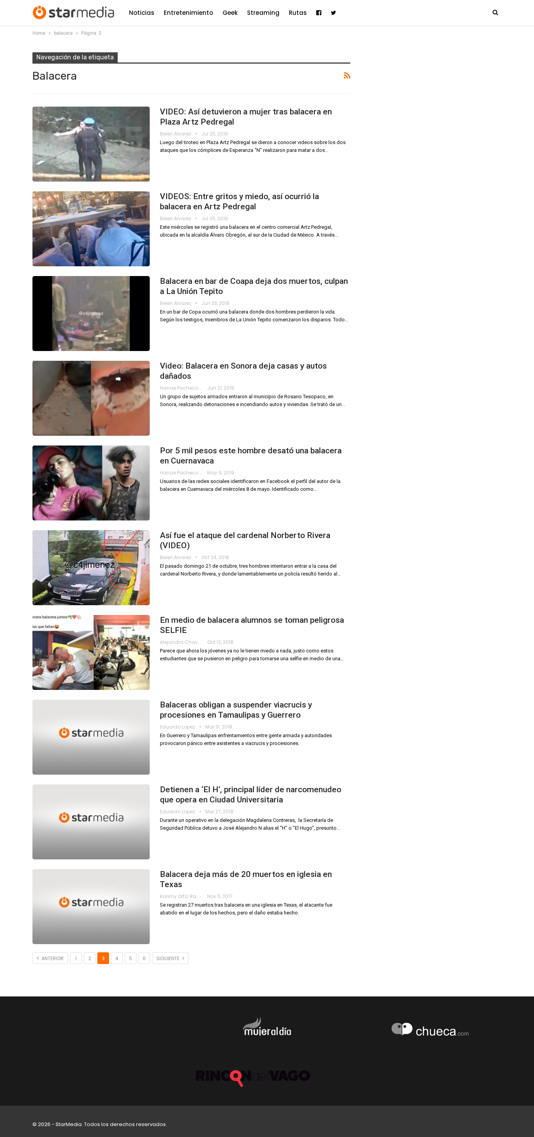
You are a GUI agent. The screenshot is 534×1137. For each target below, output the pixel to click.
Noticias (141, 13)
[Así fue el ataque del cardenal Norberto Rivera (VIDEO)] (91, 567)
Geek (230, 13)
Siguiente (168, 958)
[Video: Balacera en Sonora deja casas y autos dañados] (91, 398)
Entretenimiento (188, 13)
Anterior (52, 958)
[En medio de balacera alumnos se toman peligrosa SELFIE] (91, 652)
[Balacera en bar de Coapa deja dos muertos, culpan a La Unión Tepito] (91, 313)
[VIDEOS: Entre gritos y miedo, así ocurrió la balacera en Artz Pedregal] (91, 228)
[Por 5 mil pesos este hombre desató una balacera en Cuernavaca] (91, 483)
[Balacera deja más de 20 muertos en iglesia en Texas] (91, 906)
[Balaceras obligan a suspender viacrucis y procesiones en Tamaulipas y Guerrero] (91, 737)
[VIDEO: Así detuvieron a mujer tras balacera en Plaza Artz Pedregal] (91, 144)
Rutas (298, 13)
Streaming (263, 13)
